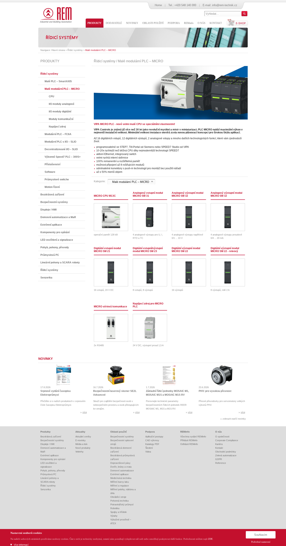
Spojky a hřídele (118, 512)
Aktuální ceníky (83, 436)
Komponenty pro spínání (55, 232)
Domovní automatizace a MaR (58, 217)
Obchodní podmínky (225, 451)
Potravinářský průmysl (121, 504)
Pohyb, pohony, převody (54, 247)
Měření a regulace (119, 485)
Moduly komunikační (61, 119)
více (84, 412)
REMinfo (185, 431)
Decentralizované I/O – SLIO (61, 149)
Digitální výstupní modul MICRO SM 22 (186, 250)
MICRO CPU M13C (105, 195)
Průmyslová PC (49, 255)
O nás (218, 431)
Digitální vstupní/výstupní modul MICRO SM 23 (148, 250)
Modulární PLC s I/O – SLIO (60, 141)
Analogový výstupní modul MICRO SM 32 (187, 194)
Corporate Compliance (226, 440)
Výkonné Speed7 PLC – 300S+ (63, 156)
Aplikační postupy (154, 436)
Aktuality (80, 431)
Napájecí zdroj (57, 126)
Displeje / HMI (48, 209)
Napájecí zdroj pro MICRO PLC (148, 305)
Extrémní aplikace (51, 224)
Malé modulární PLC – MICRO (100, 50)
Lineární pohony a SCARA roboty (60, 262)
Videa (148, 451)
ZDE (210, 539)
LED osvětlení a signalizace (56, 239)
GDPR (218, 459)
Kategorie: (100, 181)
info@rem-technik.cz (224, 5)
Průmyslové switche (57, 179)
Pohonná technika (119, 500)
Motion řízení (52, 187)
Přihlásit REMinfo (188, 440)
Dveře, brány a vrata (120, 466)
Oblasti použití (118, 431)
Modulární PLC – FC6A (58, 134)
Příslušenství (52, 164)
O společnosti (222, 436)
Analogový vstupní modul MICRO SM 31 (148, 194)
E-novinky (80, 440)
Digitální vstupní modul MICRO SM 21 (107, 250)
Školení (149, 448)
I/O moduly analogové (61, 104)
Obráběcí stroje (118, 497)
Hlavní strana (58, 50)
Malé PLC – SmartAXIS (58, 81)
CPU (51, 96)
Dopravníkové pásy (120, 463)
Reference (220, 463)
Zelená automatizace (225, 455)
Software (50, 171)
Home (158, 5)
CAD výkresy (152, 440)
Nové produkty (82, 448)
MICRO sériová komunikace (110, 306)
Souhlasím (260, 534)
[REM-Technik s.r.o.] (55, 14)
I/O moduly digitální (60, 111)
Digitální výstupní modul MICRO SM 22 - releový (225, 250)
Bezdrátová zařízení (52, 194)
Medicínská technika (120, 478)
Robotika (114, 508)
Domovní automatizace (122, 470)
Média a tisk (81, 444)
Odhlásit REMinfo (189, 444)
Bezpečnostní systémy (54, 202)
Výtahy (113, 516)
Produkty (45, 431)
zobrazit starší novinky (234, 418)
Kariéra (219, 444)
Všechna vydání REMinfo (193, 436)
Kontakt (219, 448)
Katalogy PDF (152, 444)
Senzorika (46, 277)
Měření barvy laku (119, 482)
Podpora (150, 431)
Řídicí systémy (75, 50)
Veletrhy (79, 451)
